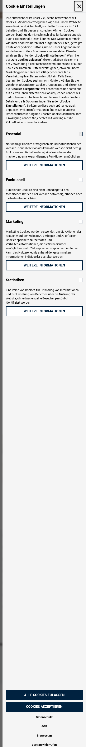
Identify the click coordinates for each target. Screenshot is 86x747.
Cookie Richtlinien (63, 114)
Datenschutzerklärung (20, 114)
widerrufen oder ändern (32, 122)
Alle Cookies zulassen (44, 695)
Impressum (44, 735)
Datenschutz (44, 717)
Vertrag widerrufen (44, 744)
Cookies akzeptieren (44, 707)
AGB (44, 726)
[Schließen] (78, 6)
